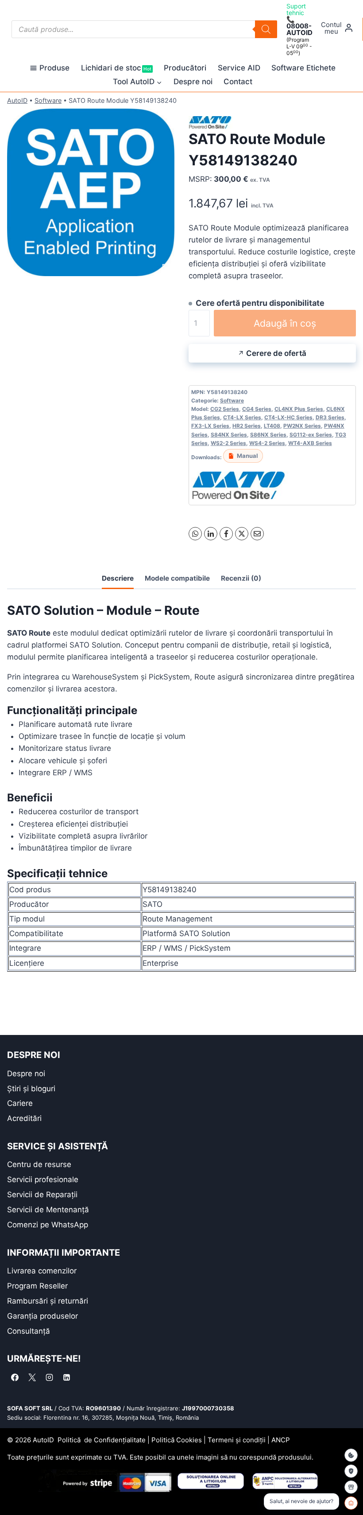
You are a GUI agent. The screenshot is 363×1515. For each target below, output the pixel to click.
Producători (185, 67)
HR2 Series (246, 425)
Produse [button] (54, 67)
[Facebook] (226, 533)
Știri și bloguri (31, 1088)
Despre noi (193, 81)
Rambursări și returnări (47, 1300)
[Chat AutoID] (351, 1503)
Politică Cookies (176, 1440)
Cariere (20, 1103)
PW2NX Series (302, 425)
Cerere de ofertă (276, 353)
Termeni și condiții (237, 1440)
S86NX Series (268, 434)
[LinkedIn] (210, 533)
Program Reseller (37, 1285)
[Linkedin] (66, 1377)
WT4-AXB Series (310, 443)
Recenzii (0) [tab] (241, 578)
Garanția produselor (42, 1316)
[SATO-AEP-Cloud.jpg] (90, 192)
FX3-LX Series (210, 425)
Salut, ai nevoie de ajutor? (301, 1501)
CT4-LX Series (242, 417)
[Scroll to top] (13, 1493)
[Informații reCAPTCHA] (351, 1471)
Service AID (239, 67)
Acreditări (24, 1118)
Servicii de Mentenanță (48, 1209)
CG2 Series (224, 409)
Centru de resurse (39, 1164)
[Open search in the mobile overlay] (144, 29)
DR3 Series (330, 417)
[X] (241, 533)
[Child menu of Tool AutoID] (137, 82)
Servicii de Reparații (42, 1194)
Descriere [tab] (118, 578)
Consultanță (28, 1331)
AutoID (17, 100)
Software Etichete (303, 67)
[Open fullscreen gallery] (165, 267)
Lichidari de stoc (116, 67)
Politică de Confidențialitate (102, 1440)
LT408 (272, 425)
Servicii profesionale (42, 1179)
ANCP (280, 1440)
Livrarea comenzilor (42, 1270)
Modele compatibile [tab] (177, 578)
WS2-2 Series (228, 443)
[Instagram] (49, 1377)
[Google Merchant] (351, 1487)
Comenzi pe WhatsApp (47, 1224)
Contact (238, 81)
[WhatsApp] (195, 533)
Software (48, 100)
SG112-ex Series (311, 434)
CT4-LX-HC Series (288, 417)
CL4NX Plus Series (298, 409)
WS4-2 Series (267, 443)
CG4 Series (256, 409)
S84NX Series (229, 434)
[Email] (257, 533)
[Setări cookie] (351, 1455)
